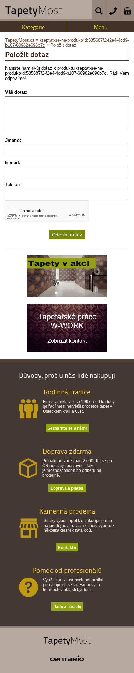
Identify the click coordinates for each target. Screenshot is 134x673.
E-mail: (12, 162)
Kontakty (67, 547)
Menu (101, 27)
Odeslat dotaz (67, 234)
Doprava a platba (67, 488)
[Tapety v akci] (67, 295)
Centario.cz (67, 658)
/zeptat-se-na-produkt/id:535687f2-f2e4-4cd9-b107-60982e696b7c (56, 70)
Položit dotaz (63, 45)
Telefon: (13, 184)
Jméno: (13, 140)
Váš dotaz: (16, 92)
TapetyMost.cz (20, 40)
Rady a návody (67, 606)
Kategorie (33, 27)
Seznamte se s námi (67, 428)
